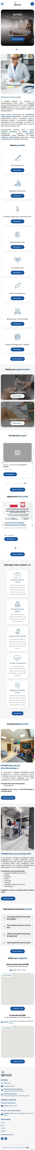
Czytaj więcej (17, 170)
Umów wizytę (17, 713)
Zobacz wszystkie (17, 359)
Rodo (2, 1125)
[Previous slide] (3, 462)
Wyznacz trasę (17, 1008)
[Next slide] (32, 462)
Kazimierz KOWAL (15, 466)
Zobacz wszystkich (17, 489)
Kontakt (3, 1131)
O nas (3, 1122)
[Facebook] (2, 1139)
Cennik (3, 1128)
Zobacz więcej (17, 396)
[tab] (16, 49)
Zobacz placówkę (17, 39)
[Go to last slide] (3, 525)
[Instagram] (5, 1139)
